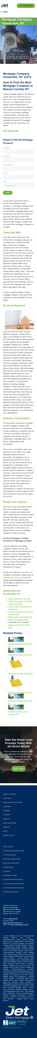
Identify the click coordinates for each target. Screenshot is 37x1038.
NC (20, 1027)
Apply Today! (18, 769)
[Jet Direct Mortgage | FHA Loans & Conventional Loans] (4, 6)
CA (19, 1027)
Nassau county (14, 625)
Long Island (12, 1027)
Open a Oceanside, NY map (19, 599)
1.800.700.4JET (15, 578)
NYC (16, 1027)
